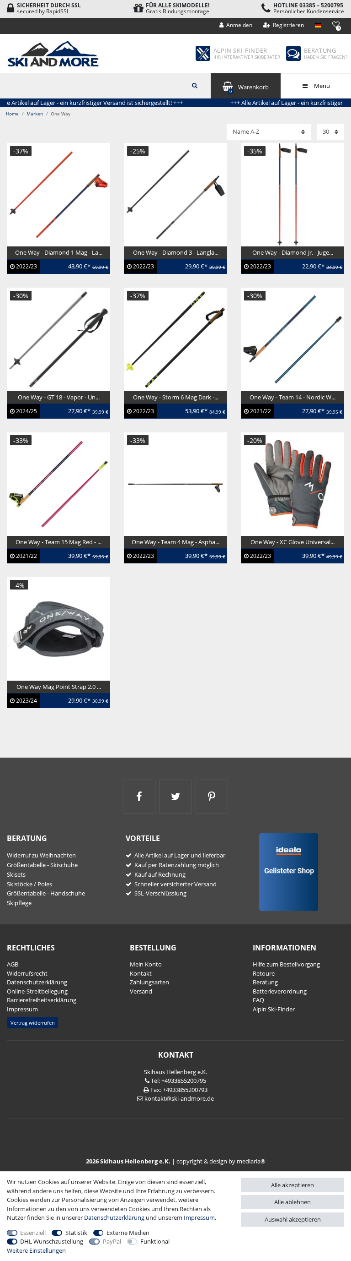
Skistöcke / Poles (29, 884)
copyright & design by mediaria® (221, 1161)
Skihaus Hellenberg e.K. (175, 1072)
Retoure (264, 973)
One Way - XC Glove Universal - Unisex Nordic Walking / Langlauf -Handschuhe (291, 557)
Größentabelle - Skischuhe (42, 865)
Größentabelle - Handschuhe (46, 893)
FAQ (258, 1000)
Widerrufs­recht (27, 973)
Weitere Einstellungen (36, 1250)
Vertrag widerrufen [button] (33, 1022)
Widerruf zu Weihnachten (41, 855)
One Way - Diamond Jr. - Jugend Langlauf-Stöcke (289, 263)
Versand (141, 991)
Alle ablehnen (292, 1202)
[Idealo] (285, 871)
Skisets (16, 874)
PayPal (112, 1241)
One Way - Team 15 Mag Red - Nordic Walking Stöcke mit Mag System (55, 557)
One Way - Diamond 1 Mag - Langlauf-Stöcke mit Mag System (57, 263)
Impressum (22, 1009)
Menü (321, 86)
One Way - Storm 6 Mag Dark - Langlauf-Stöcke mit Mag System (174, 407)
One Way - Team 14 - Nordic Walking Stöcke (284, 407)
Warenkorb (249, 88)
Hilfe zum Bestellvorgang (286, 964)
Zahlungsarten (149, 982)
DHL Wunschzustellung (51, 1241)
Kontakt (141, 973)
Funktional (155, 1241)
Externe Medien (127, 1232)
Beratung (265, 982)
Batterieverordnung (280, 991)
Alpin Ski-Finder (274, 1009)
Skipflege (19, 903)
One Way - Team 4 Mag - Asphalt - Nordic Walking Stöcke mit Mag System (175, 557)
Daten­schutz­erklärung (37, 982)
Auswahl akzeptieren (293, 1219)
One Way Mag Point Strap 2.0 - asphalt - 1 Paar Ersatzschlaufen (55, 697)
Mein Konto (146, 964)
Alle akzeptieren (292, 1185)
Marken (35, 113)
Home (12, 113)
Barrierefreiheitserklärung (41, 1000)
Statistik (76, 1232)
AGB (12, 964)
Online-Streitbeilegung (37, 991)
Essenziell (33, 1232)
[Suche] (195, 84)
